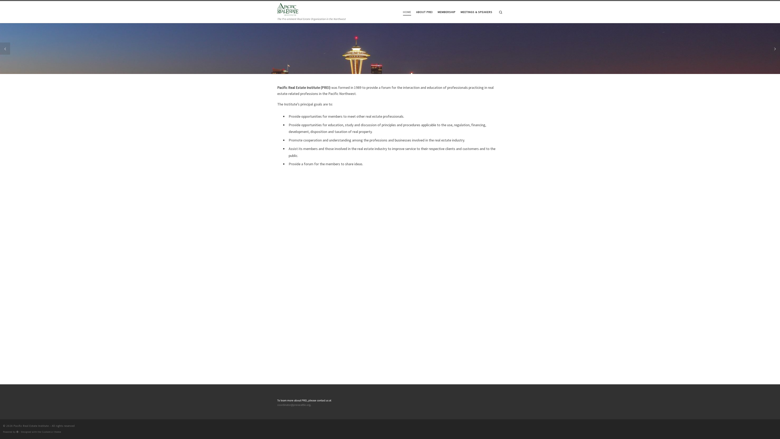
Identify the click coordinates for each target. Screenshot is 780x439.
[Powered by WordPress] (17, 432)
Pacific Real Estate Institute (31, 426)
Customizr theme (51, 431)
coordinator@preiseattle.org (293, 405)
